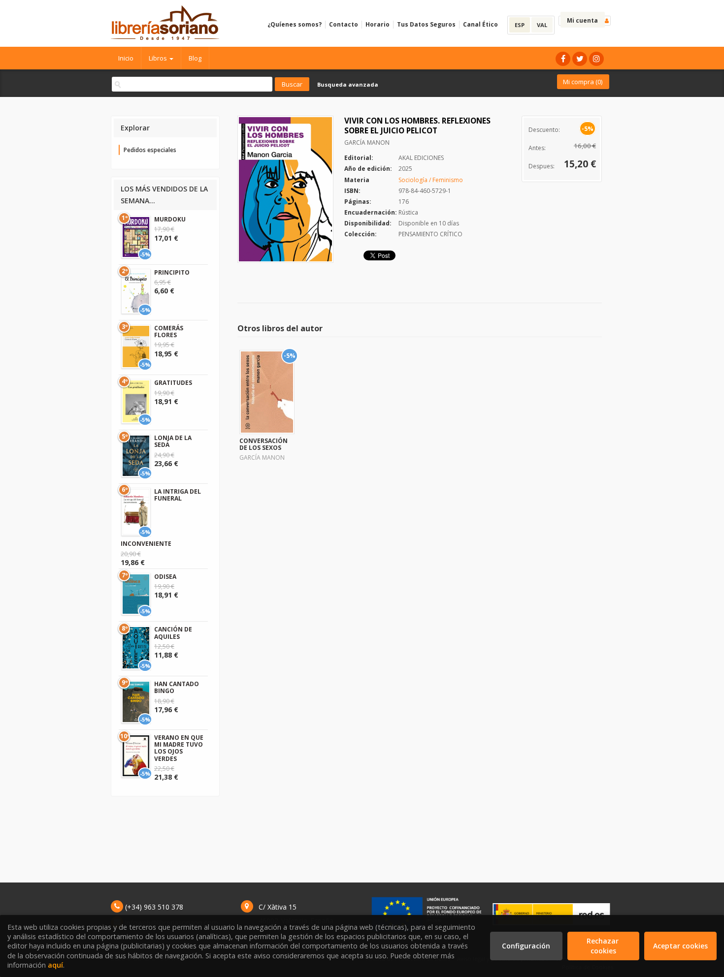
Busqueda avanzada (347, 84)
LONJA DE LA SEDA (173, 441)
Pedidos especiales (150, 150)
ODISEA (165, 576)
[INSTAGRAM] (596, 59)
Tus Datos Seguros (426, 24)
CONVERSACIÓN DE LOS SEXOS (263, 444)
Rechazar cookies (604, 945)
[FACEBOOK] (563, 59)
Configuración (526, 945)
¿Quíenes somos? (294, 24)
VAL (542, 25)
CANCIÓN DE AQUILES (173, 632)
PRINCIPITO (172, 272)
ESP (520, 25)
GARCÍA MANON (367, 142)
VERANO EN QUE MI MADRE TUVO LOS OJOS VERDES (178, 748)
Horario (377, 24)
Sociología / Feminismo (430, 180)
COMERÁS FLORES (168, 331)
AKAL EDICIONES (421, 158)
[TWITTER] (579, 59)
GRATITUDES (173, 382)
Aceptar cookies (680, 945)
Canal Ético (480, 24)
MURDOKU (170, 219)
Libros (158, 58)
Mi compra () (582, 81)
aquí (55, 965)
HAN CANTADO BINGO (176, 687)
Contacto (343, 24)
